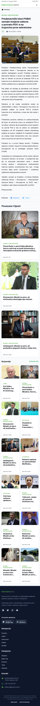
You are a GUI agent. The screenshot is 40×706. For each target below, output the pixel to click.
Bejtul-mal (5, 659)
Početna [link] (7, 9)
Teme (5, 384)
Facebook (16, 198)
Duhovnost (5, 639)
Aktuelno (25, 420)
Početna (4, 633)
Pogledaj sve (33, 361)
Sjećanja (4, 668)
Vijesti (3, 636)
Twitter (27, 198)
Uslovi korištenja (24, 702)
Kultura (4, 642)
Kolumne (4, 662)
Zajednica (26, 457)
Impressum (14, 702)
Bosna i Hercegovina (10, 15)
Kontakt (35, 1)
